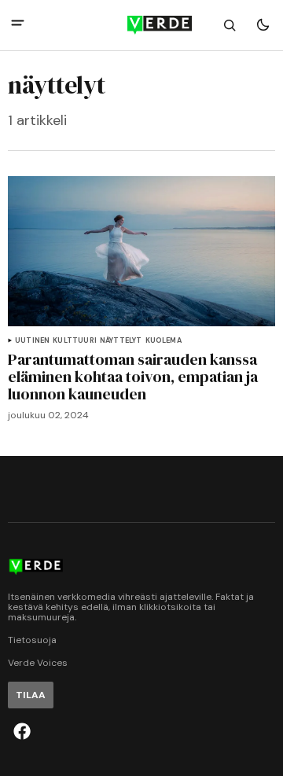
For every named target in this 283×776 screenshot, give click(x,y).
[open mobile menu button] (18, 24)
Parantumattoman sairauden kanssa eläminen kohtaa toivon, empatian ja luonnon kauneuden (133, 377)
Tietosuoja (32, 640)
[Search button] (229, 25)
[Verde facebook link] (22, 731)
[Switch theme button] (262, 25)
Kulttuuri (75, 340)
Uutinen (32, 340)
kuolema (163, 340)
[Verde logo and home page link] (141, 25)
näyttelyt (121, 340)
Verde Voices (38, 663)
